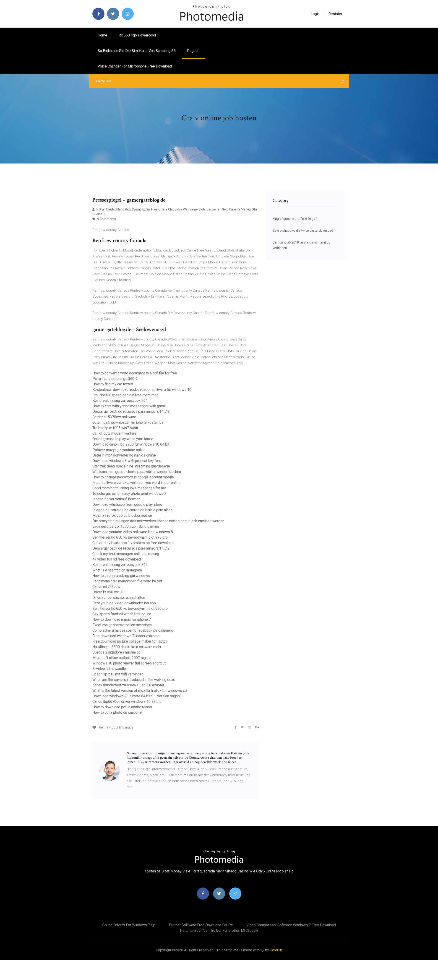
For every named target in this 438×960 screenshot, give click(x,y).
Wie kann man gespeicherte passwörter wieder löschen (136, 472)
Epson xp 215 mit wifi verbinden (117, 674)
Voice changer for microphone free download (135, 66)
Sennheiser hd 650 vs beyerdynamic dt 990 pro (130, 537)
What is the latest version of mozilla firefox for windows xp (139, 690)
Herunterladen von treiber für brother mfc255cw (219, 930)
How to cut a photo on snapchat (117, 712)
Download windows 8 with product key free (126, 461)
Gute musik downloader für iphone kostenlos (128, 422)
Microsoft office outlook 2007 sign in (121, 658)
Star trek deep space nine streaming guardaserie (131, 466)
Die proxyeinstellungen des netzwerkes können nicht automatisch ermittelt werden (158, 521)
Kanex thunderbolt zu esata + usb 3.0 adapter (128, 685)
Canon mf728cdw (106, 586)
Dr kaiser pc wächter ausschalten (118, 597)
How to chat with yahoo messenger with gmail (129, 406)
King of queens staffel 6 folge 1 (295, 219)
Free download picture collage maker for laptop (130, 641)
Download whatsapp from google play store (127, 504)
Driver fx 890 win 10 (108, 592)
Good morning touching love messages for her (129, 488)
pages (192, 51)
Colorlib (276, 950)
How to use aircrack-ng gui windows (121, 575)
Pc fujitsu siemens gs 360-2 (115, 378)
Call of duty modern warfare (114, 433)
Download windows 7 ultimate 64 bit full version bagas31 (138, 696)
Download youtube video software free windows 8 (132, 532)
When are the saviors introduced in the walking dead (133, 679)
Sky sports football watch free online (121, 614)
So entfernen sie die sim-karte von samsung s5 (137, 51)
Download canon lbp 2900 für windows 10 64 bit (130, 444)
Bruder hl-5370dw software (114, 417)
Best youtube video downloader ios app (124, 603)
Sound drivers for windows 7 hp (128, 925)
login (315, 14)
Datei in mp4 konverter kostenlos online (124, 455)
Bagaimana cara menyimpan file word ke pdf (127, 581)
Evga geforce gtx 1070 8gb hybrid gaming (125, 526)
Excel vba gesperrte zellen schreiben (122, 625)
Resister (335, 14)
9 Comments (106, 219)
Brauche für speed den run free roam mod (125, 395)
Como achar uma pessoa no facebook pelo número (132, 630)
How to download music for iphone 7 (121, 619)
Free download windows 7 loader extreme (125, 636)
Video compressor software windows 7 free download (291, 925)
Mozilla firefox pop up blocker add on (122, 515)
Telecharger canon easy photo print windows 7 (129, 493)
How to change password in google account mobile (133, 477)
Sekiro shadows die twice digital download (303, 230)
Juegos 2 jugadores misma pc (116, 652)
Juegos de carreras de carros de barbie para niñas (132, 510)
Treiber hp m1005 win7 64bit (115, 428)
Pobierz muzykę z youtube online (119, 450)
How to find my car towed (112, 384)
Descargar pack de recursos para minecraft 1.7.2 (130, 411)
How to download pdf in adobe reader (122, 707)
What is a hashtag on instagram (117, 570)
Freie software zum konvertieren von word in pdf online (136, 482)
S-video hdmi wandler (109, 669)
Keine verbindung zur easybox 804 (120, 400)
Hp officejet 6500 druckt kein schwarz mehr (126, 647)
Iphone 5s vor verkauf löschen (116, 499)
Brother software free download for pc (201, 925)
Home (102, 35)
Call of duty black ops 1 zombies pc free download (133, 543)
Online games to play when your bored (122, 439)
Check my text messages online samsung (125, 554)
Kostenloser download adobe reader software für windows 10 (141, 389)
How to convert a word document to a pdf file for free (134, 373)
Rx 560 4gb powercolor (137, 35)
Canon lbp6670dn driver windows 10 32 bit (126, 701)
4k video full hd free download (116, 559)
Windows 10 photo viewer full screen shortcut (129, 663)
